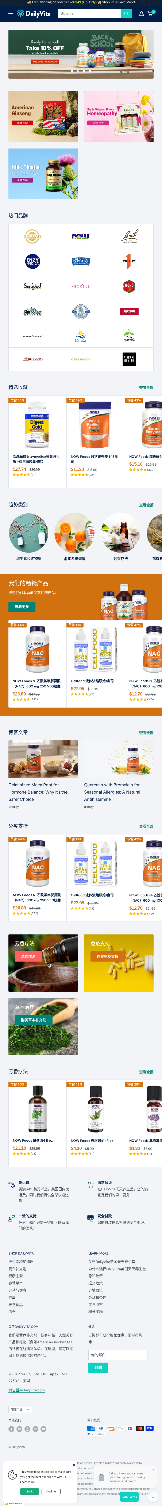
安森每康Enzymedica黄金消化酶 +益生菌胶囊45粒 (36, 459)
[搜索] (126, 13)
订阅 (98, 1367)
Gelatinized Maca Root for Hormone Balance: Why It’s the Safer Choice (38, 792)
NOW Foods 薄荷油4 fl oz (33, 1140)
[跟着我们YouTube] (43, 1429)
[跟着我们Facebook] (11, 1429)
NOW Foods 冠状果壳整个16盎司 (94, 459)
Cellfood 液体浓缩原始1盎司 (92, 681)
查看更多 (22, 606)
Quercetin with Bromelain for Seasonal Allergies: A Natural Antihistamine (112, 792)
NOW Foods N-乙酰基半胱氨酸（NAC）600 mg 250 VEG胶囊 (37, 683)
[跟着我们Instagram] (27, 1429)
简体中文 (17, 1410)
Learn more (27, 1482)
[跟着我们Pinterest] (35, 1429)
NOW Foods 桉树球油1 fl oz (92, 1140)
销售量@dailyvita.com (26, 1390)
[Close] (74, 1464)
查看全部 (146, 387)
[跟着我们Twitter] (19, 1429)
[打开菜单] (10, 13)
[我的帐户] (141, 13)
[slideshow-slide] (81, 54)
